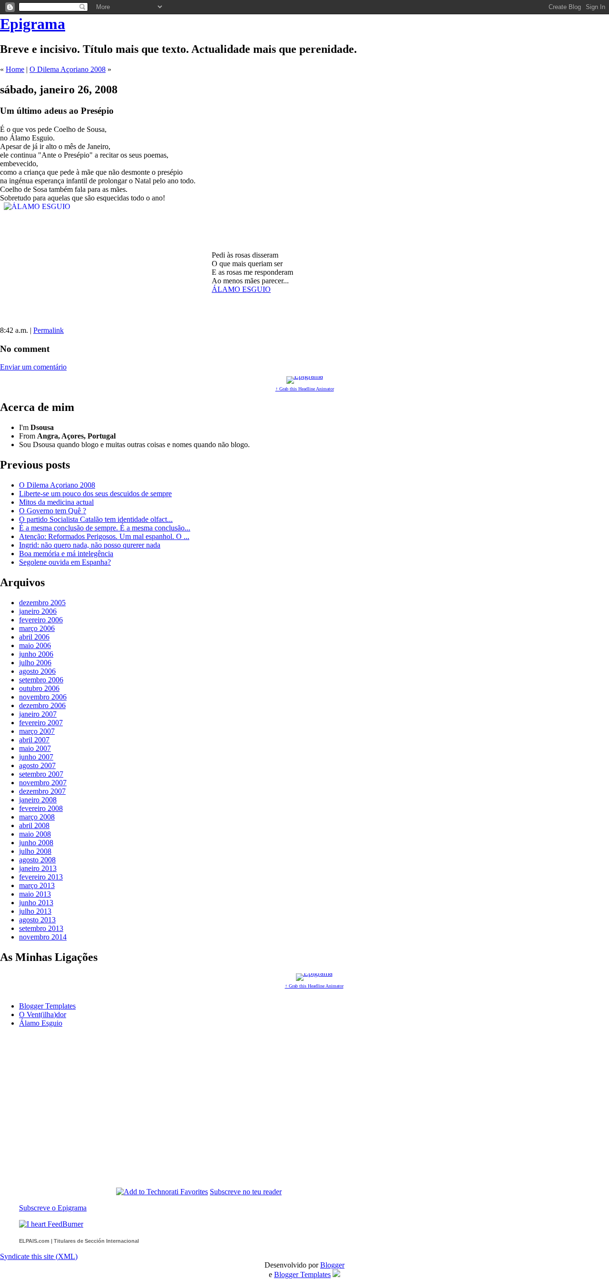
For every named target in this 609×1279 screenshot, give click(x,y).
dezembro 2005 (42, 603)
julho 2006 (35, 663)
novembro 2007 (43, 783)
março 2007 (37, 731)
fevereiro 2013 (41, 877)
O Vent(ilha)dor (42, 1014)
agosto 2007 (37, 765)
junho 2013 (36, 903)
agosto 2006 (37, 671)
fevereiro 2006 (41, 620)
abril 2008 (34, 825)
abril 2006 (34, 637)
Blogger (332, 1265)
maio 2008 (35, 834)
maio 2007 (35, 748)
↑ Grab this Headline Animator (304, 388)
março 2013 (37, 885)
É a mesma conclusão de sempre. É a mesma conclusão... (104, 528)
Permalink (48, 330)
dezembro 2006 (42, 705)
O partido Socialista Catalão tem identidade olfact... (96, 519)
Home (15, 69)
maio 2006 (35, 645)
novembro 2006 (43, 697)
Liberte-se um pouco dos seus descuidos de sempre (95, 494)
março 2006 (37, 628)
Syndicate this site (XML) (39, 1256)
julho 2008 (35, 851)
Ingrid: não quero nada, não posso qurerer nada (89, 545)
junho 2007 (36, 757)
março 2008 (37, 817)
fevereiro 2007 (41, 723)
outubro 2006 (39, 688)
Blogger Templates (47, 1006)
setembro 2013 (41, 928)
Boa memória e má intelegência (66, 554)
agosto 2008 (37, 860)
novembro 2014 (43, 937)
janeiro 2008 (38, 800)
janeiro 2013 (38, 868)
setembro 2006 (41, 680)
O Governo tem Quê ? (52, 511)
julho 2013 (35, 911)
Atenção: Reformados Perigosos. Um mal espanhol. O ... (104, 536)
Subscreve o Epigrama (53, 1208)
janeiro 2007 (38, 714)
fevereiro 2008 (41, 808)
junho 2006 (36, 654)
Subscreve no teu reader (246, 1192)
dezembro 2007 (42, 791)
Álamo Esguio (40, 1023)
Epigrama (32, 23)
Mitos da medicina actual (56, 502)
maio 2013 (35, 894)
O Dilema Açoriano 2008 (67, 69)
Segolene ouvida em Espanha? (65, 562)
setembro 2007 (41, 774)
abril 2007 (34, 740)
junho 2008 (36, 843)
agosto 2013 (37, 920)
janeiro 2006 (38, 611)
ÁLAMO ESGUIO (241, 289)
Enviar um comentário (33, 367)
